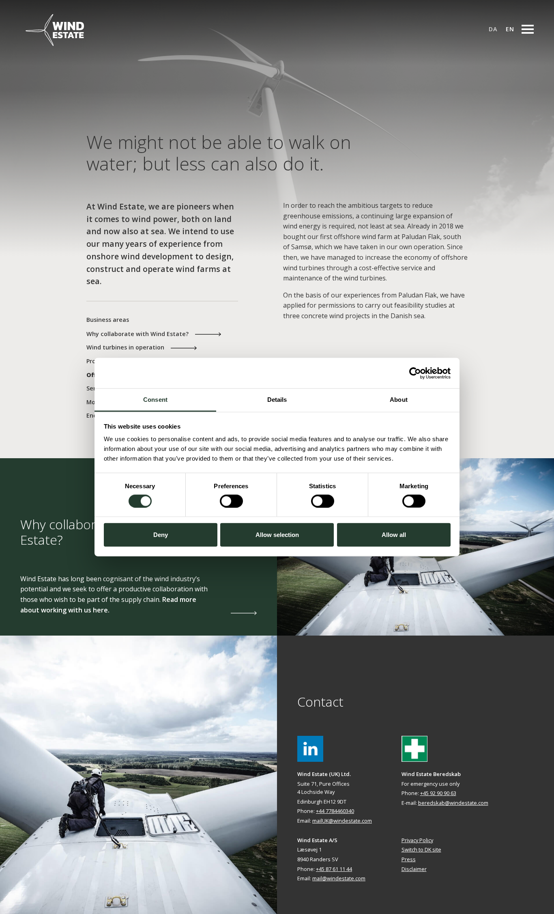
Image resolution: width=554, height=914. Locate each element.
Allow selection (277, 534)
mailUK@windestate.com (342, 820)
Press (409, 859)
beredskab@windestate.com (453, 802)
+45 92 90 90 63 (438, 793)
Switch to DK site (421, 849)
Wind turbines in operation (125, 347)
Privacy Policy (417, 840)
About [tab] (399, 399)
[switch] (231, 500)
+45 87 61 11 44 (334, 869)
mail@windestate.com (338, 878)
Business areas (107, 319)
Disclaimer (414, 869)
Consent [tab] (155, 399)
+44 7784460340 (335, 811)
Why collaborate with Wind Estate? (137, 334)
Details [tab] (277, 399)
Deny (160, 534)
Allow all (394, 534)
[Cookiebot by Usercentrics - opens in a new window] (415, 373)
